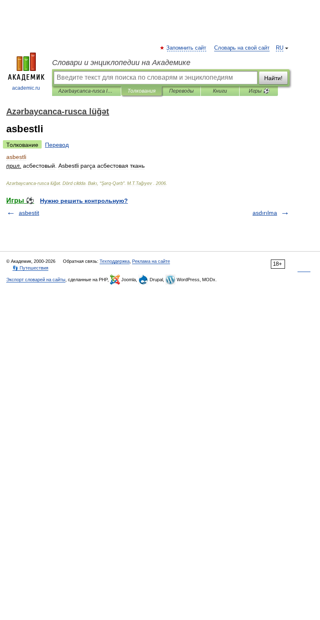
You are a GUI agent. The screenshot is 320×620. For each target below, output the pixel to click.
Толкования (141, 91)
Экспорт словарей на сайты (35, 279)
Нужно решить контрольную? (84, 200)
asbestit (29, 212)
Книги (220, 91)
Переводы (181, 91)
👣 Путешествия (30, 267)
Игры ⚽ (259, 91)
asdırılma (264, 212)
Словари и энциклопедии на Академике (121, 62)
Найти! (273, 78)
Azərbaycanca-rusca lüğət (86, 91)
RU (279, 48)
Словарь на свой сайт (242, 48)
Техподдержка (115, 261)
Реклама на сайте (151, 261)
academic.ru (26, 88)
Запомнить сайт (186, 48)
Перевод (57, 144)
